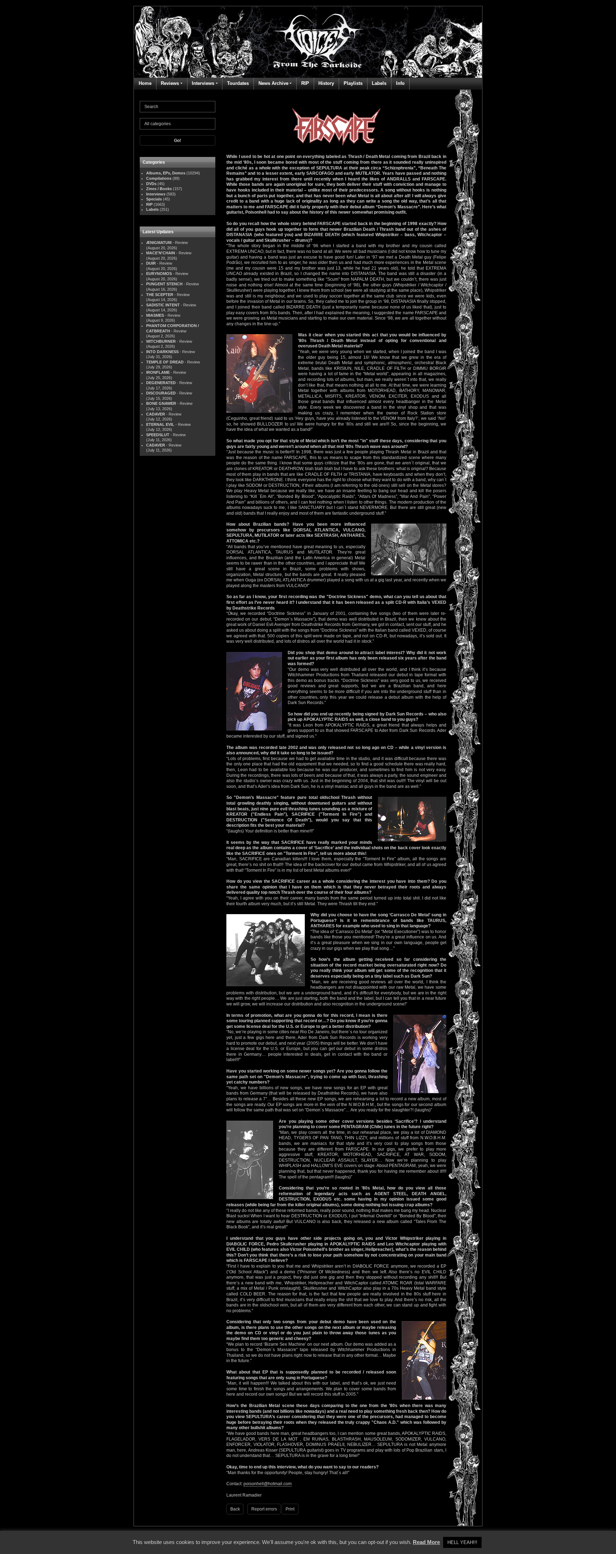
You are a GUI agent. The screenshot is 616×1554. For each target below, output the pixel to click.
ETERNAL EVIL (160, 424)
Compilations (158, 178)
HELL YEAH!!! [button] (462, 1542)
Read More (426, 1542)
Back (235, 1509)
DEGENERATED (161, 383)
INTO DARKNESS (162, 352)
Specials (154, 199)
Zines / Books (159, 189)
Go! (177, 140)
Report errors (264, 1509)
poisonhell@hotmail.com (267, 1483)
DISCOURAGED (161, 393)
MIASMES (155, 315)
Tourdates (238, 83)
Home (145, 83)
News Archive (273, 83)
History (326, 83)
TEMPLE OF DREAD (165, 362)
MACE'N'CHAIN (160, 253)
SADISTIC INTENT (163, 305)
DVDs (151, 184)
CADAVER (155, 414)
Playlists (353, 83)
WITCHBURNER (161, 341)
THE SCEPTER (159, 294)
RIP (305, 83)
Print (290, 1509)
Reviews (170, 83)
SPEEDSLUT (157, 435)
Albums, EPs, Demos (165, 173)
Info (400, 83)
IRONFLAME (158, 372)
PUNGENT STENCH (164, 284)
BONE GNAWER (161, 403)
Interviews (203, 83)
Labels (379, 83)
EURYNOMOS (159, 273)
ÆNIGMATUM (158, 242)
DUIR (151, 263)
